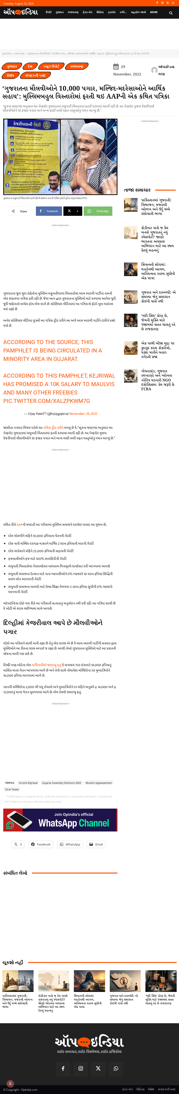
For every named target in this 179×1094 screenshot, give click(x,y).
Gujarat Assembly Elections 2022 (61, 783)
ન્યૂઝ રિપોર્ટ (51, 66)
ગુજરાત (12, 66)
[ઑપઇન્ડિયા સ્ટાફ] (154, 70)
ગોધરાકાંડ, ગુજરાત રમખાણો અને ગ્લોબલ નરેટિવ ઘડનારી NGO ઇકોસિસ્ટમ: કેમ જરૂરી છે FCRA (157, 380)
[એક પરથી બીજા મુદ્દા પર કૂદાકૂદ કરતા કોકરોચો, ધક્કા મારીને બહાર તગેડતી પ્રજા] (131, 348)
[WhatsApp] (173, 3)
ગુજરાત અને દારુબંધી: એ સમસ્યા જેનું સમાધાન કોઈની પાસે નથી (158, 297)
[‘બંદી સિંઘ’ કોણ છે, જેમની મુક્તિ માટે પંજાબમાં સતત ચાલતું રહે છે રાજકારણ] (131, 320)
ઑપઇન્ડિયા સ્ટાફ (166, 70)
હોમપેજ (6, 53)
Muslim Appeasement (99, 783)
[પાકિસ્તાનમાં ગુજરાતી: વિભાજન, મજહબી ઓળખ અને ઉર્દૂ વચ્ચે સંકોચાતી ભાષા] (131, 205)
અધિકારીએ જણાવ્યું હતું (46, 665)
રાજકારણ (19, 53)
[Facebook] (157, 3)
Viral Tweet (12, 789)
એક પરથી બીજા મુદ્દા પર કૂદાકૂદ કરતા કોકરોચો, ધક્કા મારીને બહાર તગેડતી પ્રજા (157, 350)
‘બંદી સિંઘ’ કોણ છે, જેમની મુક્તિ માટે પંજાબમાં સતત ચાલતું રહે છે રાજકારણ (158, 322)
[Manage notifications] (10, 1083)
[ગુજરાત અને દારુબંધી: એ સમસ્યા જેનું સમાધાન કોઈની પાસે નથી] (131, 297)
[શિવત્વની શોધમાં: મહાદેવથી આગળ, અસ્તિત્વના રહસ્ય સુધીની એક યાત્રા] (131, 269)
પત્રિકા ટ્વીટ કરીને (53, 428)
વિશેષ (10, 75)
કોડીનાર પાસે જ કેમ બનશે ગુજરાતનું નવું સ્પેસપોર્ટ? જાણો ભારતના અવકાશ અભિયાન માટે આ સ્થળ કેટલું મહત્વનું (157, 239)
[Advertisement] (60, 485)
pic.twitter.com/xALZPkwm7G (46, 401)
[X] (167, 3)
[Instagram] (162, 3)
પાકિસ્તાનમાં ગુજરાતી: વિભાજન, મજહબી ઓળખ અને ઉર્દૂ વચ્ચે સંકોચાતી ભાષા (156, 207)
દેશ (30, 66)
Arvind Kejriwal (28, 783)
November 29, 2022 (83, 414)
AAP (20, 525)
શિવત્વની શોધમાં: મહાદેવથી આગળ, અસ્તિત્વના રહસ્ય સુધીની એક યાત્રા (158, 271)
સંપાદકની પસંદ (35, 75)
